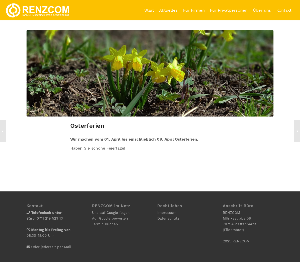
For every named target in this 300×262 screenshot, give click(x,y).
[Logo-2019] (37, 10)
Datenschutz (168, 218)
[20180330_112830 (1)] (150, 73)
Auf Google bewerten (110, 218)
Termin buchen (105, 224)
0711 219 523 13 (50, 218)
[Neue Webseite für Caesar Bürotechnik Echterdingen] (297, 131)
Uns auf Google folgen (111, 213)
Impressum (167, 213)
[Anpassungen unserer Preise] (3, 131)
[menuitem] (149, 10)
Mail (67, 247)
